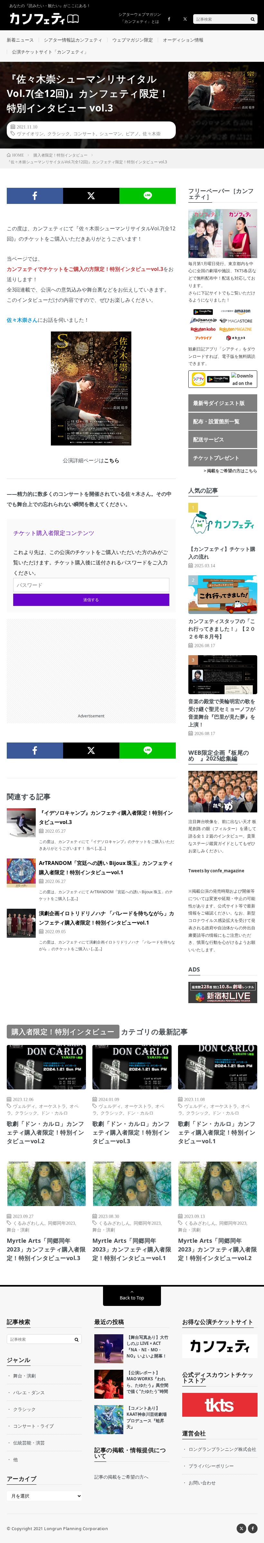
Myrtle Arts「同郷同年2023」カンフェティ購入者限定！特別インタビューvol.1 (132, 1249)
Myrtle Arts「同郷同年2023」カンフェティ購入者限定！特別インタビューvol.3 (46, 1249)
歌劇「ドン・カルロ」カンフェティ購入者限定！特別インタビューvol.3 (131, 1132)
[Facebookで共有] (35, 196)
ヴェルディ (24, 1106)
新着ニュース (20, 40)
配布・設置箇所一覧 (216, 421)
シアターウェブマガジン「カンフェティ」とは (139, 18)
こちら (111, 460)
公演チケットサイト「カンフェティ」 (50, 52)
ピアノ (132, 133)
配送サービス (208, 439)
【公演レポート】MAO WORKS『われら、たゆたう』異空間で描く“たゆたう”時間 (147, 1382)
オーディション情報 (183, 40)
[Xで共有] (91, 196)
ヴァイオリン (30, 133)
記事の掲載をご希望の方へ (121, 1477)
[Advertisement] (91, 664)
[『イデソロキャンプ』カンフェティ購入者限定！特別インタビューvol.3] (21, 822)
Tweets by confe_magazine (216, 871)
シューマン (110, 133)
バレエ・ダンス (29, 1392)
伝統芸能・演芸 (29, 1443)
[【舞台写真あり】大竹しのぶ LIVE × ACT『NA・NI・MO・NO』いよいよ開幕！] (108, 1348)
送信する (91, 599)
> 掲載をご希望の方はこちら (230, 471)
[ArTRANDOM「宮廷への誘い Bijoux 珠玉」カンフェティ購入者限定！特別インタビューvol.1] (21, 872)
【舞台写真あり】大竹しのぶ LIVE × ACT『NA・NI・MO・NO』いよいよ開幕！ (147, 1346)
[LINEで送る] (147, 196)
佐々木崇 (152, 133)
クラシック (58, 133)
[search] (253, 19)
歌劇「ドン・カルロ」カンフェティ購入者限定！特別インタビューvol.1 (217, 1132)
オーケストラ (52, 1106)
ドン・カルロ (54, 1112)
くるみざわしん (28, 1223)
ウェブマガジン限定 (132, 40)
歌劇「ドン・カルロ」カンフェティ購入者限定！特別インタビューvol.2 (45, 1132)
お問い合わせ (202, 1483)
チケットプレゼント (216, 457)
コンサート (84, 133)
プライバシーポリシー (211, 1466)
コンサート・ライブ (33, 1426)
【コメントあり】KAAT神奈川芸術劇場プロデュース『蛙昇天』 (147, 1417)
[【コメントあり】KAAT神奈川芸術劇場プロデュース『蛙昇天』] (108, 1419)
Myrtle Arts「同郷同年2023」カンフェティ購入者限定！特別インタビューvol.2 (217, 1249)
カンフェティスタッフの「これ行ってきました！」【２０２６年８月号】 (221, 629)
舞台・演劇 (18, 1229)
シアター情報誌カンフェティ (73, 40)
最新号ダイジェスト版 (219, 403)
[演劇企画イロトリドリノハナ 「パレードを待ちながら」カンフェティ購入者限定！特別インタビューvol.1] (21, 923)
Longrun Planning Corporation (76, 1528)
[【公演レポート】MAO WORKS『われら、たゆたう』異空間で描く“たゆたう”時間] (108, 1384)
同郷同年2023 (61, 1223)
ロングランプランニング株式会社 (222, 1449)
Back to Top (132, 1298)
